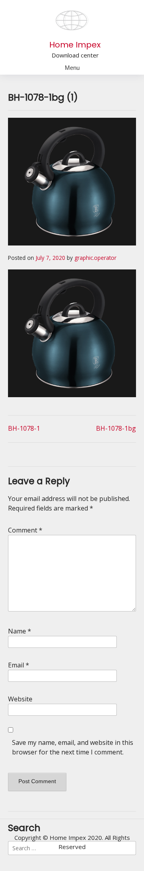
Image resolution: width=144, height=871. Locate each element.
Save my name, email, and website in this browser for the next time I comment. (72, 747)
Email (18, 665)
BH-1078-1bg (116, 428)
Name (19, 631)
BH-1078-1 (24, 428)
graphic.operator (95, 257)
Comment (25, 530)
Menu (72, 67)
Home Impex (75, 44)
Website (20, 699)
